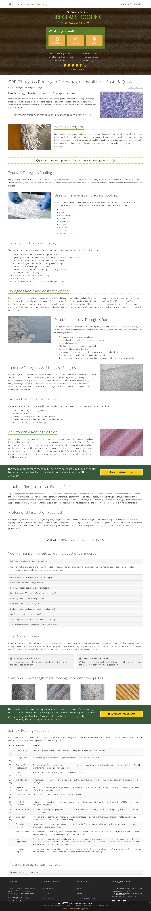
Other (94, 43)
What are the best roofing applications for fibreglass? (32, 577)
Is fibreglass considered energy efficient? (27, 582)
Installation (57, 43)
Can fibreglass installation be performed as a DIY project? (34, 619)
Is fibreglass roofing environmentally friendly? (28, 561)
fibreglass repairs (111, 525)
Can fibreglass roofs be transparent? (25, 614)
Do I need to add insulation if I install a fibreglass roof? (32, 609)
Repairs (75, 43)
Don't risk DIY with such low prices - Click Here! (75, 540)
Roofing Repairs (49, 888)
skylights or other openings (35, 422)
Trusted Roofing (31, 4)
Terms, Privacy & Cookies (86, 898)
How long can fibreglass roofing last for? (27, 598)
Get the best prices (123, 472)
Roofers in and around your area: (24, 872)
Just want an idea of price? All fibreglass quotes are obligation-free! (75, 160)
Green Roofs (47, 893)
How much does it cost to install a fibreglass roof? (31, 588)
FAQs (79, 888)
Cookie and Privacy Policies (79, 909)
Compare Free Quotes (122, 713)
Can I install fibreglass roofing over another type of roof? (33, 624)
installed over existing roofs (30, 275)
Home (10, 87)
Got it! (65, 908)
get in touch (120, 894)
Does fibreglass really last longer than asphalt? (29, 603)
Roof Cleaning (48, 898)
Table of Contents (135, 87)
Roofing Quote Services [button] (131, 4)
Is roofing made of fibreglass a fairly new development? (33, 593)
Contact (80, 893)
